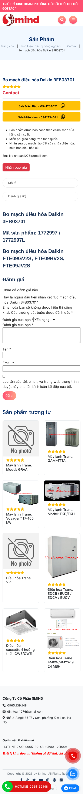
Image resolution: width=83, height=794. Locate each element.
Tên (7, 349)
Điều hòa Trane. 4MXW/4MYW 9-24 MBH (61, 662)
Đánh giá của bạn (18, 320)
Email (8, 363)
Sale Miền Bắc (28, 106)
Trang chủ (7, 46)
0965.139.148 (16, 705)
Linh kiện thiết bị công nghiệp (40, 46)
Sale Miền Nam (28, 117)
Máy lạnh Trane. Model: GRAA (19, 467)
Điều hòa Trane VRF (18, 580)
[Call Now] (7, 786)
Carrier (71, 46)
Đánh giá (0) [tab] (17, 196)
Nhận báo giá (16, 167)
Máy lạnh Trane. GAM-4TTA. (60, 458)
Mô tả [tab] (12, 183)
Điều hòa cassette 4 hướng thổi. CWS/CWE (20, 649)
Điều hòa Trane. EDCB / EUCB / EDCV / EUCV (60, 593)
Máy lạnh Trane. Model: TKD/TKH (61, 511)
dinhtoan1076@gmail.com (24, 711)
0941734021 (48, 106)
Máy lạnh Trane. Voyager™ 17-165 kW (20, 518)
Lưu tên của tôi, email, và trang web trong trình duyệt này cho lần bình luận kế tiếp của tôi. (41, 384)
